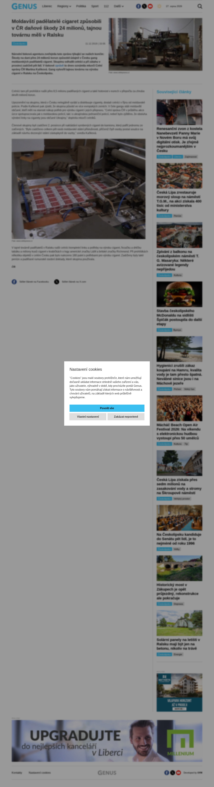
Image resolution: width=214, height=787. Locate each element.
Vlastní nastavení (88, 416)
